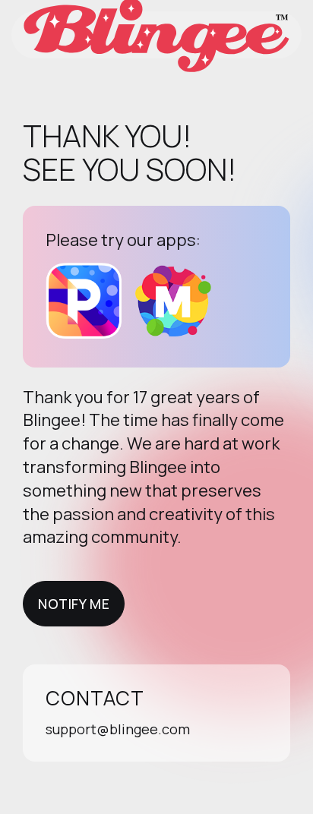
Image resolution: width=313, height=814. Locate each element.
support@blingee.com (118, 729)
